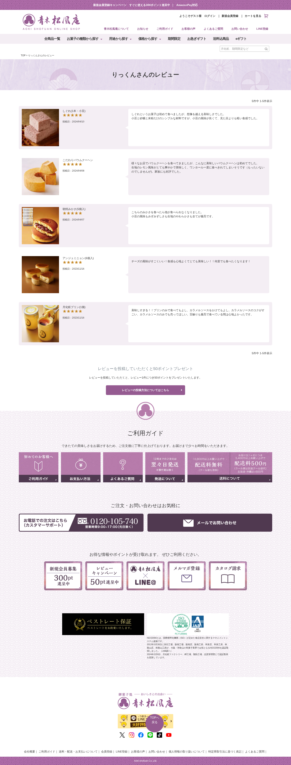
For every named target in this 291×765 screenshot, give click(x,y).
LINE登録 (262, 28)
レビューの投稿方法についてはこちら (145, 390)
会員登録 (106, 751)
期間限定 (174, 39)
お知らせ (142, 28)
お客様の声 (188, 28)
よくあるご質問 (213, 28)
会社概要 (29, 751)
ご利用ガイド (165, 28)
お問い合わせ (239, 28)
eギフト (241, 39)
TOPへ (154, 720)
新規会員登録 (230, 15)
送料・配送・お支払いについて (78, 751)
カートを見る (253, 15)
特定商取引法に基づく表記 (225, 751)
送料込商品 (221, 39)
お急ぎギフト (196, 39)
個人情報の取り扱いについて (187, 751)
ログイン (209, 15)
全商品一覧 (52, 39)
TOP (23, 55)
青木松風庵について (116, 28)
